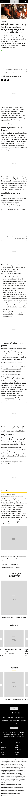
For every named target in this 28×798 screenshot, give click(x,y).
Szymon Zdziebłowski (7, 73)
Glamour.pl (17, 742)
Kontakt (5, 717)
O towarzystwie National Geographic (10, 720)
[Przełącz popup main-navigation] (1, 1)
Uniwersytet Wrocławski (8, 464)
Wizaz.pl (17, 752)
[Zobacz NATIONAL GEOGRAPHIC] (14, 684)
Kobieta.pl (3, 745)
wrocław (18, 567)
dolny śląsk (4, 564)
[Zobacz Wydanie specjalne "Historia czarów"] (14, 598)
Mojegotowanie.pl (19, 745)
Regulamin (10, 717)
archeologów (4, 200)
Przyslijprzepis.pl (18, 749)
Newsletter (23, 720)
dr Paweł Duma (9, 398)
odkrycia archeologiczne (7, 567)
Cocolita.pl (3, 754)
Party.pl (16, 747)
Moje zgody (14, 723)
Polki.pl (2, 749)
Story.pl (16, 754)
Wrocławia (23, 189)
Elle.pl (2, 742)
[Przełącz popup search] (26, 1)
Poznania (11, 365)
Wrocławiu (16, 109)
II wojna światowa (14, 564)
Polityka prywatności (20, 717)
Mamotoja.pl (4, 747)
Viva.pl (2, 752)
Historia (4, 21)
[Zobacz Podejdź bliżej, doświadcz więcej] (14, 638)
